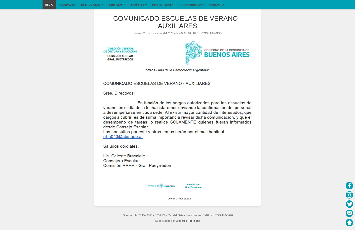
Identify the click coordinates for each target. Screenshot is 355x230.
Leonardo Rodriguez (188, 220)
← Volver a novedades (177, 198)
